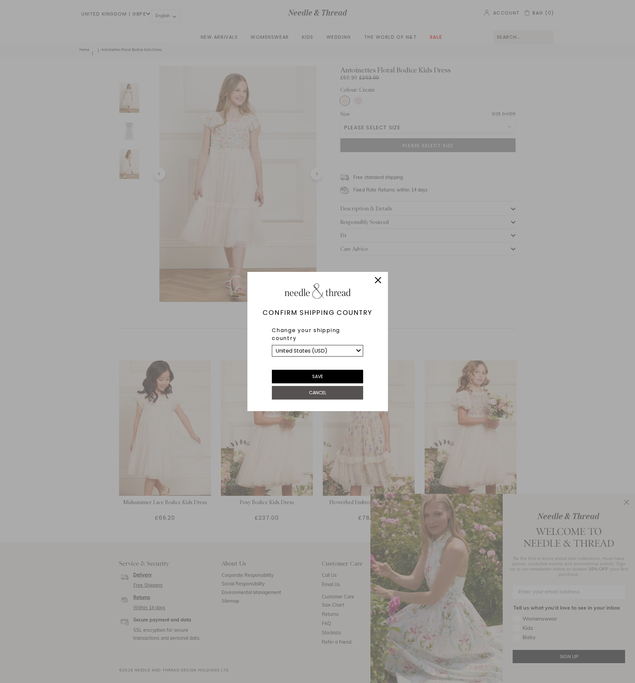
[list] (317, 351)
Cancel (317, 392)
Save (317, 376)
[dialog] (317, 341)
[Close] (378, 281)
